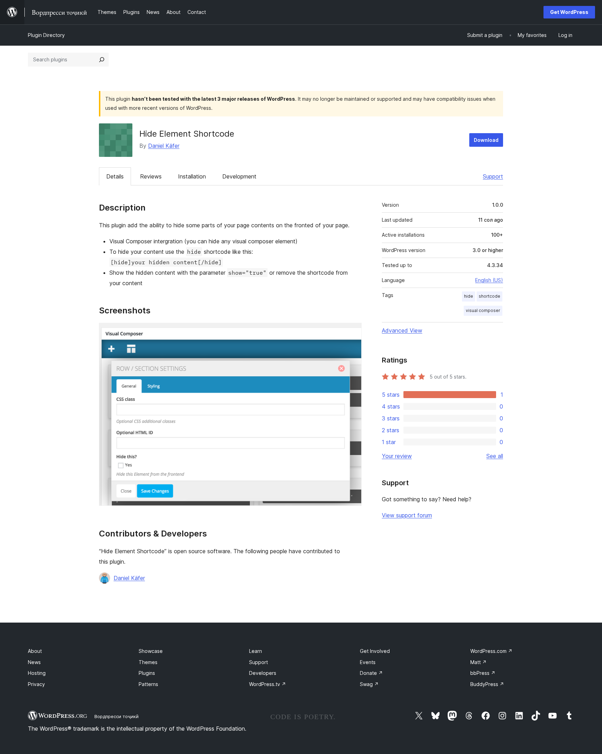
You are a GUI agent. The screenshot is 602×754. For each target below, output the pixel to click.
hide (468, 296)
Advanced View (402, 330)
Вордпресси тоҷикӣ (116, 716)
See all (494, 455)
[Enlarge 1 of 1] (352, 332)
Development (239, 176)
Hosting (37, 673)
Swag (369, 684)
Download (486, 140)
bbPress (482, 673)
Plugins (147, 673)
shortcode (489, 296)
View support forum (407, 515)
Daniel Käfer (163, 145)
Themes (148, 662)
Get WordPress (569, 12)
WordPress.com (491, 651)
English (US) (489, 280)
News (34, 662)
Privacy (36, 684)
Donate (371, 673)
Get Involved (375, 651)
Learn (255, 651)
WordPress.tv (267, 684)
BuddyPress (487, 684)
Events (368, 662)
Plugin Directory (46, 35)
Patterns (148, 684)
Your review (397, 455)
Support (493, 176)
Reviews (151, 176)
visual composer (483, 310)
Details (115, 176)
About (35, 651)
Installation (192, 176)
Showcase (151, 651)
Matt (478, 662)
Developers (262, 673)
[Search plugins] (102, 60)
